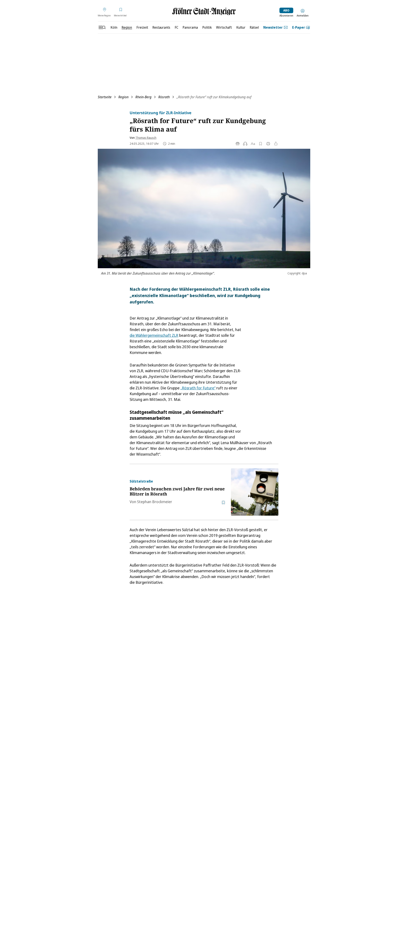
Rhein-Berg (143, 97)
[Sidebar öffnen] (102, 27)
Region (123, 97)
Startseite (105, 97)
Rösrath (164, 97)
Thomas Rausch (145, 138)
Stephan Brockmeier (154, 501)
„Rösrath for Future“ (197, 387)
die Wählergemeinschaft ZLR (154, 335)
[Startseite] (204, 11)
